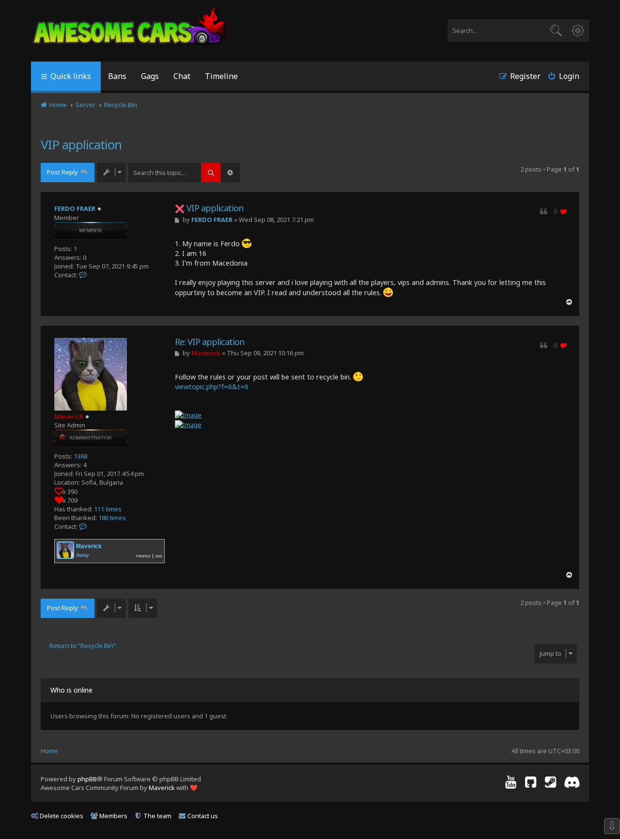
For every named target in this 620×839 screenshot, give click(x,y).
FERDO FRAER (74, 208)
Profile (143, 555)
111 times (108, 509)
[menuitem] (117, 77)
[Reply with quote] (543, 212)
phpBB (87, 779)
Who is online (71, 690)
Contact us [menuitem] (202, 815)
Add (158, 555)
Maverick (68, 416)
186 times (112, 517)
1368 (80, 456)
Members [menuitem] (113, 815)
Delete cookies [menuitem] (61, 815)
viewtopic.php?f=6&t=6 (211, 386)
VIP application (81, 144)
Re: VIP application (209, 342)
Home (49, 750)
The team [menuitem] (157, 815)
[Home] (129, 27)
